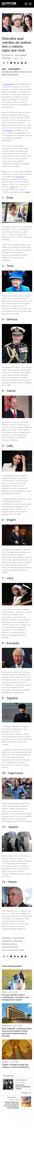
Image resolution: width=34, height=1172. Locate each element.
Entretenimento (21, 55)
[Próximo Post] (26, 1101)
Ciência (4, 992)
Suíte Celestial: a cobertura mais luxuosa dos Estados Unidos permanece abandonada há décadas (16, 1032)
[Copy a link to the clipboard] (25, 63)
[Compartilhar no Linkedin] (18, 63)
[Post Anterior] (8, 1084)
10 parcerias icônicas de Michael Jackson (22, 1087)
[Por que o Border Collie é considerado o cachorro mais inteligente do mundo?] (17, 979)
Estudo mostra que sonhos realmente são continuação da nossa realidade (11, 1105)
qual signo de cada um (10, 950)
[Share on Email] (22, 63)
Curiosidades (6, 58)
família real (18, 941)
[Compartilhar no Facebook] (4, 63)
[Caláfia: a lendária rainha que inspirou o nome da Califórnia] (17, 1049)
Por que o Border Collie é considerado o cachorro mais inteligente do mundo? (15, 997)
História (5, 1062)
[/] (26, 4)
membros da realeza (10, 944)
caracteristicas (19, 938)
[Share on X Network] (7, 63)
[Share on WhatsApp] (11, 63)
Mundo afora (6, 1026)
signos (27, 192)
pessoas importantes (10, 947)
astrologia (7, 938)
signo (12, 187)
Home (4, 69)
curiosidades (7, 941)
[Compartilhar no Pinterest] (15, 63)
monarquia (8, 84)
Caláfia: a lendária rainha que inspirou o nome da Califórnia (15, 1066)
